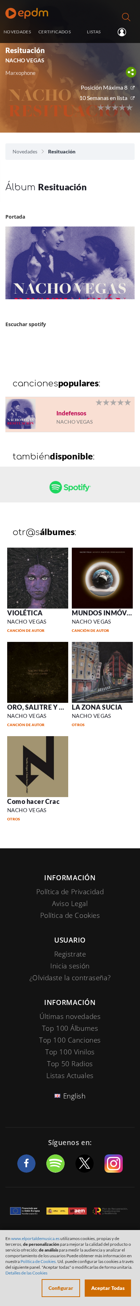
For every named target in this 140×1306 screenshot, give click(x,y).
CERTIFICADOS (54, 31)
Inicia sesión (124, 32)
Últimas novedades (70, 1016)
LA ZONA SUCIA (97, 707)
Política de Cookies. (38, 1261)
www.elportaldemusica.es (35, 1238)
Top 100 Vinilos (70, 1052)
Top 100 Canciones (70, 1040)
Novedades (25, 151)
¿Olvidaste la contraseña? (70, 977)
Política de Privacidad (70, 891)
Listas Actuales (70, 1075)
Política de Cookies (70, 915)
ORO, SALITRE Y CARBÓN (47, 707)
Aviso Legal (70, 903)
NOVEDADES (17, 31)
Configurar (60, 1288)
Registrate (70, 954)
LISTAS (94, 31)
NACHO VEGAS (27, 621)
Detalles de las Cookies (26, 1273)
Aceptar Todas (108, 1288)
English (74, 1096)
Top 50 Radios (70, 1063)
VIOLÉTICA (25, 613)
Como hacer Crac (33, 801)
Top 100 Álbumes (70, 1028)
